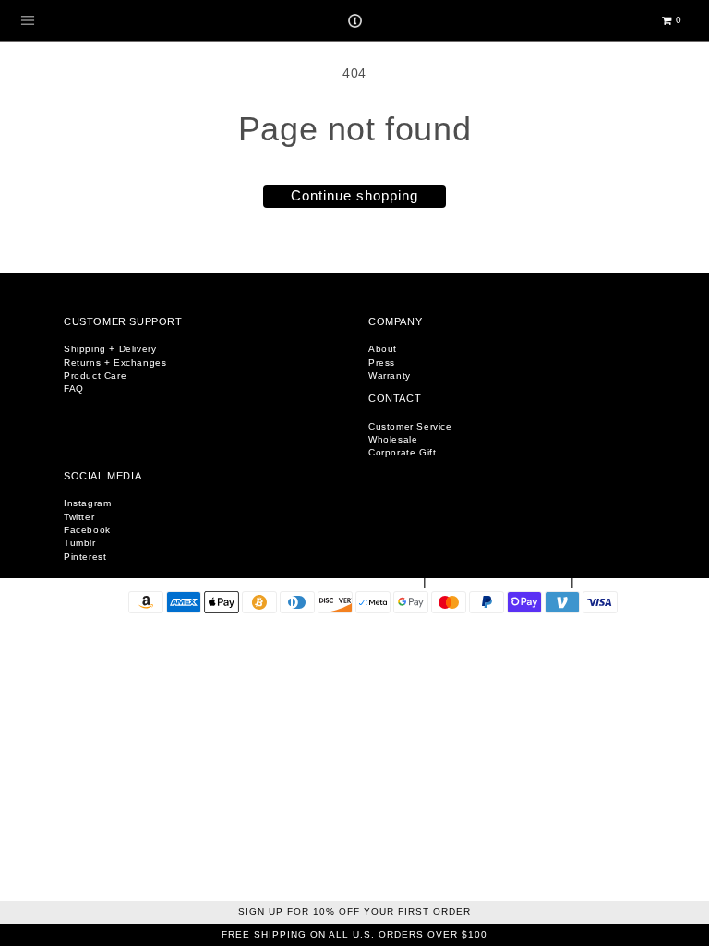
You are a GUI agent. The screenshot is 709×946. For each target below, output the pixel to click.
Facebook (87, 530)
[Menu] (27, 20)
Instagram (87, 503)
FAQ (74, 388)
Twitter (79, 517)
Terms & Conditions (501, 581)
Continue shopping (354, 195)
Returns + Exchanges (115, 363)
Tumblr (80, 543)
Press (381, 363)
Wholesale (392, 439)
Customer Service (410, 426)
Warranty (389, 375)
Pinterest (85, 557)
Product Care (95, 375)
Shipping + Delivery (110, 349)
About (382, 349)
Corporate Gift (402, 452)
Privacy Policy (632, 581)
